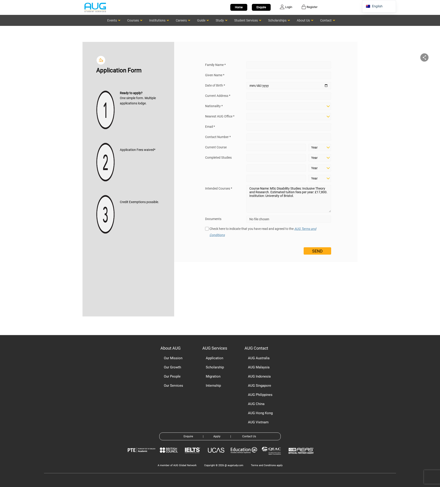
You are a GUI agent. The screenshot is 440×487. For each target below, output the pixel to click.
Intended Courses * (218, 188)
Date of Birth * (215, 85)
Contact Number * (218, 137)
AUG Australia (259, 358)
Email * (210, 126)
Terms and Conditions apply (267, 465)
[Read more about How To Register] (301, 457)
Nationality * (214, 106)
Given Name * (214, 75)
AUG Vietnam (258, 422)
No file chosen (259, 219)
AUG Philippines (260, 395)
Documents (213, 219)
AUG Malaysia (259, 367)
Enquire (261, 7)
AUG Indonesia (259, 376)
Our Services (173, 386)
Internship (213, 386)
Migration (213, 376)
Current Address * (217, 96)
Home (239, 7)
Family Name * (215, 65)
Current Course (216, 147)
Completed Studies (218, 157)
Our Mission (173, 358)
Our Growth (172, 367)
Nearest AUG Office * (219, 116)
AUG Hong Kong (260, 413)
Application (214, 358)
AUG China (256, 404)
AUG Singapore (259, 386)
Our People (172, 376)
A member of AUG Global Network (177, 465)
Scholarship (215, 367)
